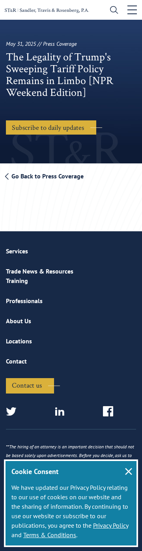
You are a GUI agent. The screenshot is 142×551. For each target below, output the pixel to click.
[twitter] (13, 411)
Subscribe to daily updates (48, 127)
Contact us (27, 385)
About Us (18, 321)
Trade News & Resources (39, 271)
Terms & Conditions (49, 535)
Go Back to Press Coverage (47, 176)
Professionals (24, 301)
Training (17, 281)
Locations (19, 341)
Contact (16, 361)
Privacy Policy (110, 525)
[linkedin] (62, 411)
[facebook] (110, 411)
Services (17, 251)
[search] (112, 11)
